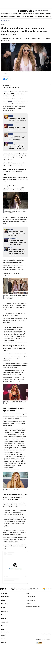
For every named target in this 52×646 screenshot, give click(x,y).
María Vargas (47, 16)
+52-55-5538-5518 (30, 596)
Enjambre (30, 16)
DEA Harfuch (38, 16)
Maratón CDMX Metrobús (18, 16)
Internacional (18, 13)
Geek (2, 629)
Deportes (37, 13)
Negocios (42, 13)
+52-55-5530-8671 (30, 600)
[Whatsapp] (9, 79)
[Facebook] (4, 79)
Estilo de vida (30, 13)
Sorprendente (4, 622)
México (12, 13)
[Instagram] (5, 589)
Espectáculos (4, 625)
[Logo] (26, 11)
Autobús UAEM (5, 16)
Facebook (3, 635)
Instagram (3, 642)
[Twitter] (6, 79)
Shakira (3, 24)
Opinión (25, 13)
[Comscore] (47, 588)
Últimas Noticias (6, 13)
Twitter (2, 638)
